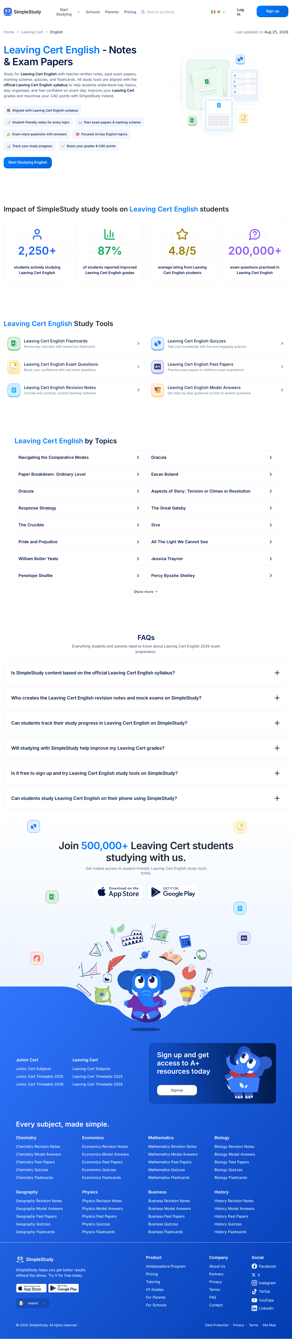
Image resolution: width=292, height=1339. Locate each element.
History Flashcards (230, 1231)
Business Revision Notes (169, 1200)
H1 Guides (154, 1289)
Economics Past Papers (102, 1162)
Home (9, 32)
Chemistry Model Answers (38, 1154)
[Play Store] (173, 892)
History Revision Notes (233, 1200)
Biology (221, 1137)
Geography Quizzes (33, 1224)
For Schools (156, 1305)
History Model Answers (234, 1208)
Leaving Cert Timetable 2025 (98, 1076)
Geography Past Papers (36, 1216)
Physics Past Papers (99, 1216)
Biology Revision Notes (234, 1146)
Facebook (267, 1266)
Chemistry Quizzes (32, 1169)
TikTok (264, 1291)
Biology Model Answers (234, 1154)
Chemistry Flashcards (34, 1177)
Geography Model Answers (39, 1208)
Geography (27, 1192)
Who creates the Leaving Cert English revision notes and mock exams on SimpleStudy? (106, 698)
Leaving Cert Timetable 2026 (98, 1084)
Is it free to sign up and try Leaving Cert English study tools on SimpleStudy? (94, 773)
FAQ (212, 1297)
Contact (216, 1305)
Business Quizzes (163, 1224)
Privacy (215, 1281)
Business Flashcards (165, 1231)
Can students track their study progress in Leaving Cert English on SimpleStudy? (99, 723)
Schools (93, 12)
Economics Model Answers (105, 1154)
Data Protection (217, 1325)
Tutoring (153, 1281)
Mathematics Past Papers (169, 1162)
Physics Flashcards (98, 1231)
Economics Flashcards (101, 1177)
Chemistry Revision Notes (38, 1146)
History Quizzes (228, 1224)
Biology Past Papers (231, 1162)
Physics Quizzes (96, 1224)
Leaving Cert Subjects (91, 1068)
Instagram (267, 1283)
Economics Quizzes (99, 1169)
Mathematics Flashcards (169, 1177)
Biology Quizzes (228, 1169)
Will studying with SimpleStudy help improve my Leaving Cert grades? (87, 748)
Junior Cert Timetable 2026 (39, 1084)
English (56, 32)
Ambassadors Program (165, 1266)
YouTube (266, 1300)
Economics (93, 1137)
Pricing (130, 12)
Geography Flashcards (35, 1231)
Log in (240, 11)
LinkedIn (266, 1308)
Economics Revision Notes (105, 1146)
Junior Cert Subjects (33, 1068)
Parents (112, 12)
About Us (217, 1266)
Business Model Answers (169, 1208)
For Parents (155, 1297)
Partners (216, 1274)
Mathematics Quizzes (166, 1169)
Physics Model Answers (102, 1208)
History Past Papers (231, 1216)
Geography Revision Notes (39, 1200)
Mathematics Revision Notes (172, 1146)
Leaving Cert (32, 32)
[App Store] (118, 892)
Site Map (269, 1325)
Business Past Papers (166, 1216)
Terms (214, 1289)
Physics (90, 1192)
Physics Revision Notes (102, 1200)
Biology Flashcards (230, 1177)
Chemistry (26, 1137)
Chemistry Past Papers (35, 1162)
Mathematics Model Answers (173, 1154)
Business (157, 1192)
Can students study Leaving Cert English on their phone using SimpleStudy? (94, 798)
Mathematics (161, 1137)
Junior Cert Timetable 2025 (39, 1076)
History (221, 1192)
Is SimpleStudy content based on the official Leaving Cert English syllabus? (93, 673)
